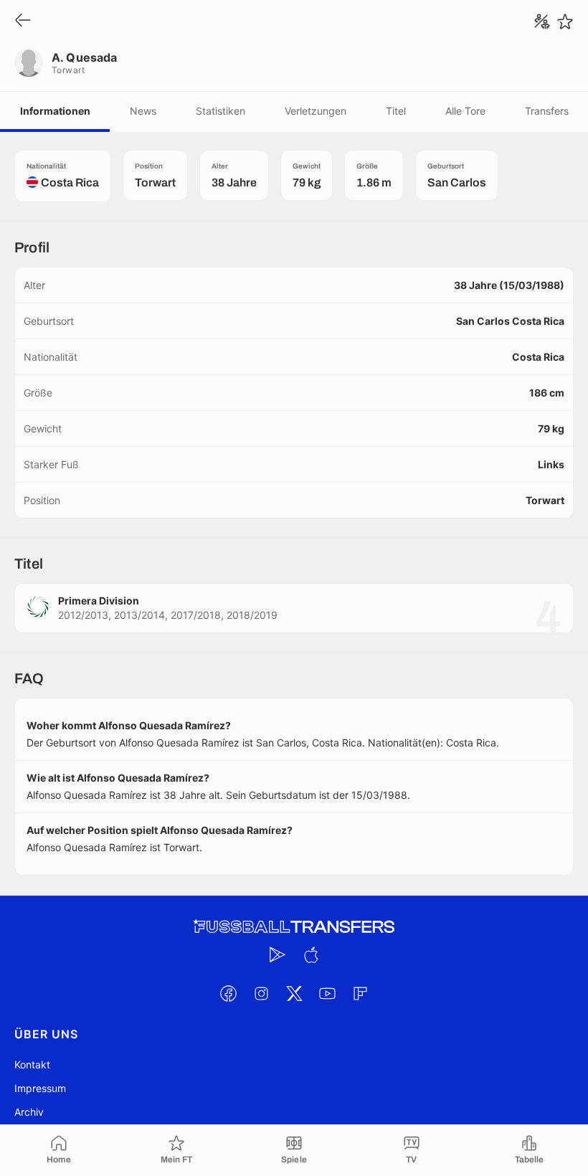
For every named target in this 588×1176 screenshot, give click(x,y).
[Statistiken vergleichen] (542, 21)
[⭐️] (565, 21)
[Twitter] (294, 993)
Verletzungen (315, 111)
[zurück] (23, 21)
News (143, 111)
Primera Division (98, 600)
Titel (396, 111)
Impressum (40, 1088)
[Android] (277, 954)
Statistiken (220, 111)
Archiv (29, 1112)
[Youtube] (327, 993)
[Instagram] (261, 993)
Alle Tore (465, 111)
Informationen (55, 111)
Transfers (547, 111)
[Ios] (310, 954)
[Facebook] (228, 993)
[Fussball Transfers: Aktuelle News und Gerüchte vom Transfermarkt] (294, 927)
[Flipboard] (360, 993)
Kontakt (32, 1064)
